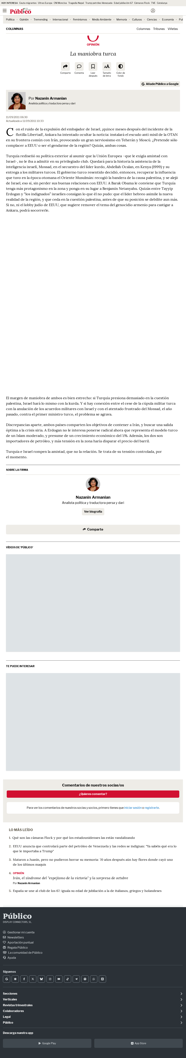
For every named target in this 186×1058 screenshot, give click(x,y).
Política (10, 19)
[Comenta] (79, 66)
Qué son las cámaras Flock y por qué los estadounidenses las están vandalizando (73, 838)
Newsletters (15, 937)
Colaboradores (13, 1011)
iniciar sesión (133, 807)
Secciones (10, 993)
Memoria (121, 19)
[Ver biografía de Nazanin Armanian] (93, 484)
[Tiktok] (67, 979)
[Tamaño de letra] (106, 66)
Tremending (41, 19)
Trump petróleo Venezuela (98, 3)
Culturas (137, 19)
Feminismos (80, 19)
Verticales (10, 999)
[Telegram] (76, 979)
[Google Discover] (15, 979)
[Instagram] (50, 979)
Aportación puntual (20, 942)
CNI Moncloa (60, 3)
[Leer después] (93, 66)
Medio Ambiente (101, 19)
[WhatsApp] (93, 979)
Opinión (24, 19)
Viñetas (173, 29)
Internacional (60, 19)
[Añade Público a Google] (6, 979)
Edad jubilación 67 (123, 3)
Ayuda (11, 957)
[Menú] (4, 10)
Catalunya (162, 3)
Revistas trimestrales (18, 1005)
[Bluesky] (41, 979)
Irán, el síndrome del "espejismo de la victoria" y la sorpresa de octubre (70, 877)
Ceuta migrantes (28, 3)
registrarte (152, 807)
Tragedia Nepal (76, 3)
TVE (153, 3)
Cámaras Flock (142, 3)
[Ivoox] (102, 979)
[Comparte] (65, 66)
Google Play (49, 1043)
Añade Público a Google (162, 84)
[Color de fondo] (120, 66)
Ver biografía (93, 511)
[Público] (86, 11)
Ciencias (152, 19)
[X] (32, 979)
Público (17, 917)
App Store (140, 1043)
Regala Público (17, 947)
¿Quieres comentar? (93, 794)
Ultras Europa (45, 3)
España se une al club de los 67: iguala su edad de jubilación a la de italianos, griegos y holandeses (87, 891)
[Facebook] (24, 979)
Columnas (14, 29)
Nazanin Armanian (51, 98)
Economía (168, 19)
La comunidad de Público (25, 952)
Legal (7, 1017)
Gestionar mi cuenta (21, 932)
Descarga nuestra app (18, 1033)
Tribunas (159, 29)
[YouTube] (58, 979)
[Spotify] (85, 979)
